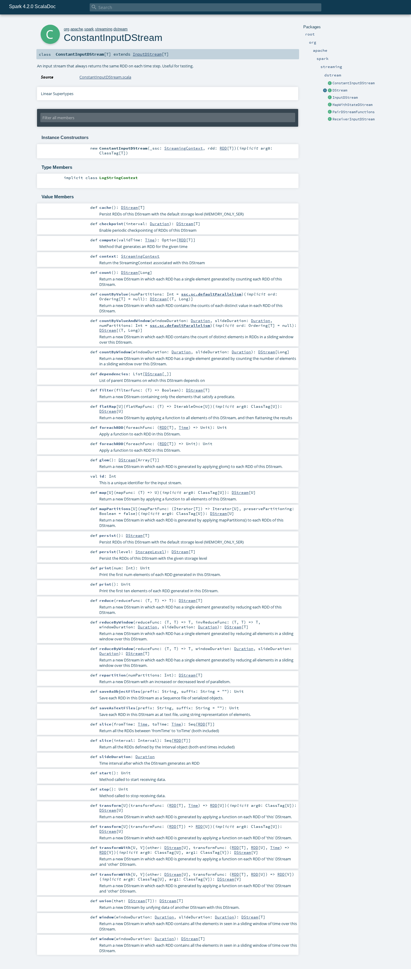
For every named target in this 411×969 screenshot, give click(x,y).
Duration (159, 223)
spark (89, 29)
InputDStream (345, 97)
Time (150, 239)
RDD (223, 148)
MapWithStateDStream (352, 105)
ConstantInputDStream (353, 83)
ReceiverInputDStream (353, 119)
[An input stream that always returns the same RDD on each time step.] (329, 83)
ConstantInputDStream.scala (105, 77)
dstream (120, 29)
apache (76, 29)
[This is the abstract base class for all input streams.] (329, 97)
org (66, 29)
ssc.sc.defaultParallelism (211, 294)
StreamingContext (183, 148)
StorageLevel (149, 551)
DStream (339, 90)
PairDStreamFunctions (353, 112)
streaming (103, 29)
